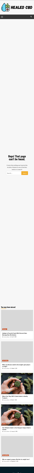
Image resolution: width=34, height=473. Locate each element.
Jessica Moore (7, 336)
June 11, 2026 (13, 337)
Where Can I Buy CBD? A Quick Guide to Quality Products (15, 397)
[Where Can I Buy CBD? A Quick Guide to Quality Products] (17, 383)
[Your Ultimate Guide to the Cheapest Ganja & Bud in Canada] (17, 415)
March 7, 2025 (14, 400)
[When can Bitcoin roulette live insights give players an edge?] (17, 352)
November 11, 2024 (14, 461)
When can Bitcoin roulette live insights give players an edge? (16, 365)
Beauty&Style (5, 455)
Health (4, 392)
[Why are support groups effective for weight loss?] (17, 446)
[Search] (31, 16)
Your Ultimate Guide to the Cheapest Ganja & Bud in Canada (16, 428)
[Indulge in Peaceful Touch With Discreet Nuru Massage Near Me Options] (17, 320)
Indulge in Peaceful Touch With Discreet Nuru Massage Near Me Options (14, 334)
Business (5, 329)
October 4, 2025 (14, 368)
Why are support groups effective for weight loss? (16, 459)
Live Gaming (5, 360)
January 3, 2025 (14, 431)
